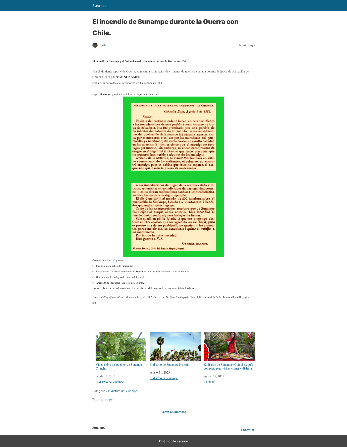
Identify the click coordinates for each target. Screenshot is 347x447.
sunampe (106, 399)
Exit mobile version (173, 441)
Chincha (209, 382)
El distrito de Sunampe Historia (169, 364)
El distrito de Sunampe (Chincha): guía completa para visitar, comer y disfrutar (228, 366)
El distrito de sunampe (110, 382)
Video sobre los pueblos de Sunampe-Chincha (120, 366)
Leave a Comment (173, 411)
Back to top (248, 429)
